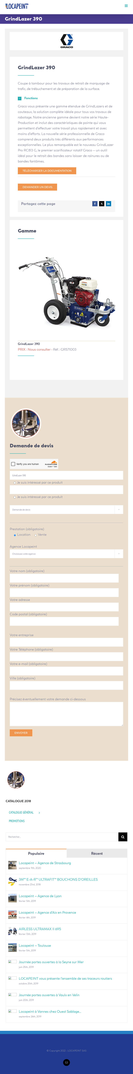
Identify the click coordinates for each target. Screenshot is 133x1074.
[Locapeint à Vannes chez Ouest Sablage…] (12, 1012)
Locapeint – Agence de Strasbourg (45, 863)
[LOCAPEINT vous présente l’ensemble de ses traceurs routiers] (12, 979)
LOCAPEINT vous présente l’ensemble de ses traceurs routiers (65, 978)
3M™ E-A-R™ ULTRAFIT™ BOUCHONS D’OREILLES (58, 879)
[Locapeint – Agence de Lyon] (12, 897)
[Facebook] (94, 203)
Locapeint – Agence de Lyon (40, 896)
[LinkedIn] (108, 203)
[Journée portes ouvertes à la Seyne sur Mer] (12, 963)
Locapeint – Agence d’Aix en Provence (47, 912)
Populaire (36, 853)
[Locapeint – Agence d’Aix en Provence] (12, 913)
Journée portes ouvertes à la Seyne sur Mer (51, 962)
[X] (101, 203)
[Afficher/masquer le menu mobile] (126, 5)
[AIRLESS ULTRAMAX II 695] (12, 930)
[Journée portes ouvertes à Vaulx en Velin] (12, 996)
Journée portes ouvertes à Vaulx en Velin (49, 995)
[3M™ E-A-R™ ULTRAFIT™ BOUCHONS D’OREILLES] (12, 880)
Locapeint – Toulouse (35, 945)
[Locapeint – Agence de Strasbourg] (12, 864)
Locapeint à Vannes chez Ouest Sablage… (50, 1011)
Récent (97, 853)
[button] (66, 98)
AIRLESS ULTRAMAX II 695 (40, 929)
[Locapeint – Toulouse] (12, 946)
